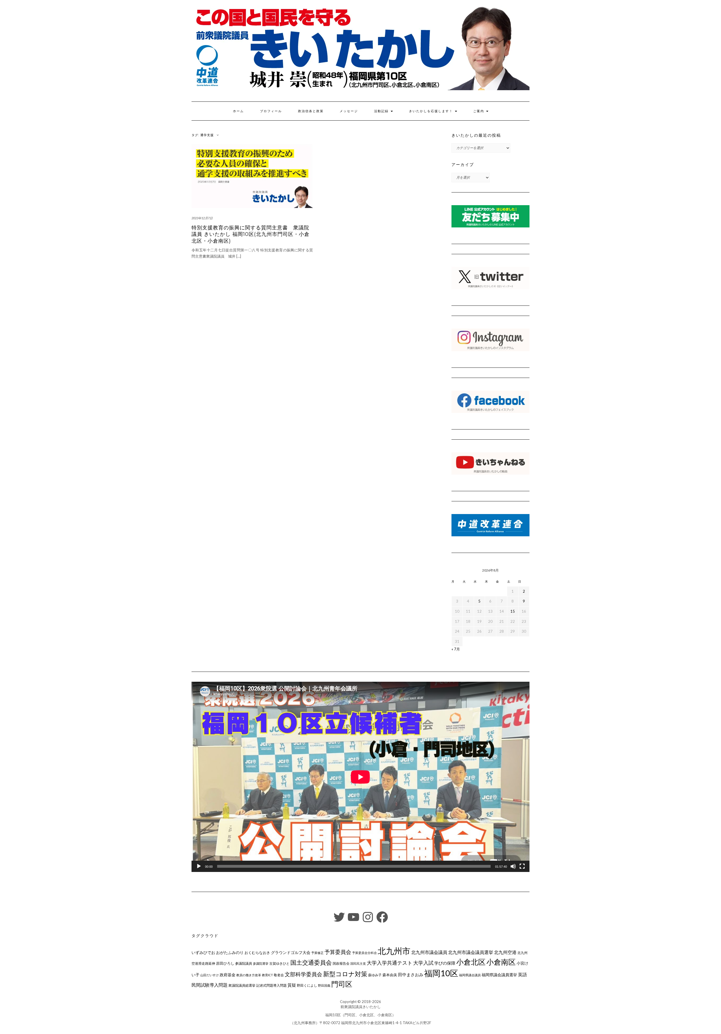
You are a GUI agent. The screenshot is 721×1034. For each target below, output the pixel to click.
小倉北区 (471, 961)
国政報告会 (341, 963)
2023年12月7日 (202, 218)
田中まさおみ (410, 974)
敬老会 (279, 975)
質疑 (292, 984)
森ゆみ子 (375, 975)
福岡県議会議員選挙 (499, 974)
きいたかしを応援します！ (431, 111)
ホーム (238, 111)
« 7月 (455, 649)
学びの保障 (444, 963)
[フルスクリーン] (522, 866)
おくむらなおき (257, 952)
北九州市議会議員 (429, 952)
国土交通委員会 (311, 962)
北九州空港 (505, 952)
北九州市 (394, 951)
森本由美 (389, 975)
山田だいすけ (209, 975)
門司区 (341, 984)
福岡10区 (441, 973)
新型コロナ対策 (345, 974)
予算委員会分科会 (364, 953)
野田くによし (307, 985)
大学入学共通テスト (389, 963)
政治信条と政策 (311, 111)
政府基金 (227, 974)
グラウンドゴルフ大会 (290, 952)
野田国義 (324, 985)
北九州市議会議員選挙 (470, 952)
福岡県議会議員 (470, 975)
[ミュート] (513, 866)
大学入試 (423, 963)
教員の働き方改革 (248, 975)
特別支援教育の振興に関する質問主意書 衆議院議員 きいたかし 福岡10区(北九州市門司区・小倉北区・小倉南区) (251, 234)
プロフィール (271, 111)
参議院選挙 (260, 963)
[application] (360, 777)
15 (512, 611)
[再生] (199, 866)
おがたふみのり (230, 952)
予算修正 (317, 953)
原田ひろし (225, 963)
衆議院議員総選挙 (241, 985)
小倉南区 (501, 961)
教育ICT (267, 975)
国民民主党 (358, 963)
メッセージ (349, 111)
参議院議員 (243, 963)
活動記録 (382, 111)
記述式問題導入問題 (271, 985)
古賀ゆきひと (279, 963)
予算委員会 (337, 952)
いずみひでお (203, 952)
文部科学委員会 (303, 974)
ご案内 (479, 111)
